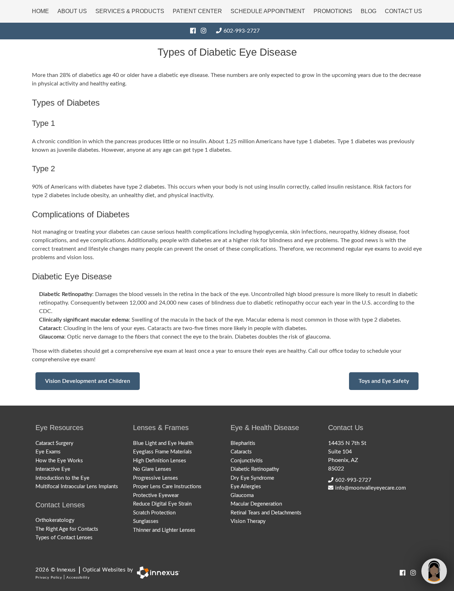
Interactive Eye (52, 469)
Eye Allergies (246, 486)
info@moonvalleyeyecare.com (370, 488)
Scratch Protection (154, 512)
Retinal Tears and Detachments (266, 512)
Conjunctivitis (247, 460)
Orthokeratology (54, 520)
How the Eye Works (59, 460)
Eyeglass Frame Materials (162, 452)
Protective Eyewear (156, 495)
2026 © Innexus (84, 570)
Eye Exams (48, 452)
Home (40, 11)
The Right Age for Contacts (66, 529)
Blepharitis (243, 443)
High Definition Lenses (159, 460)
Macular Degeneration (256, 504)
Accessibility (78, 577)
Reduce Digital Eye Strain (162, 504)
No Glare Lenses (152, 469)
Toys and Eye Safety (384, 381)
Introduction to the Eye (62, 478)
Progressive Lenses (155, 478)
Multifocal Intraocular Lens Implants (76, 486)
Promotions (333, 11)
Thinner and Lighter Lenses (164, 530)
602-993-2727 (241, 31)
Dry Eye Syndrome (252, 478)
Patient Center (197, 11)
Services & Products (129, 11)
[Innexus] (156, 573)
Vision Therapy (248, 521)
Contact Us (403, 11)
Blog (368, 11)
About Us (72, 11)
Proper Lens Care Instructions (167, 486)
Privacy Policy (48, 577)
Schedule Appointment (268, 11)
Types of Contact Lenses (64, 537)
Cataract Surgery (54, 443)
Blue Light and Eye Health (163, 443)
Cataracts (241, 452)
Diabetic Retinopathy (255, 469)
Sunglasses (146, 521)
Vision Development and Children (87, 381)
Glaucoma (242, 495)
